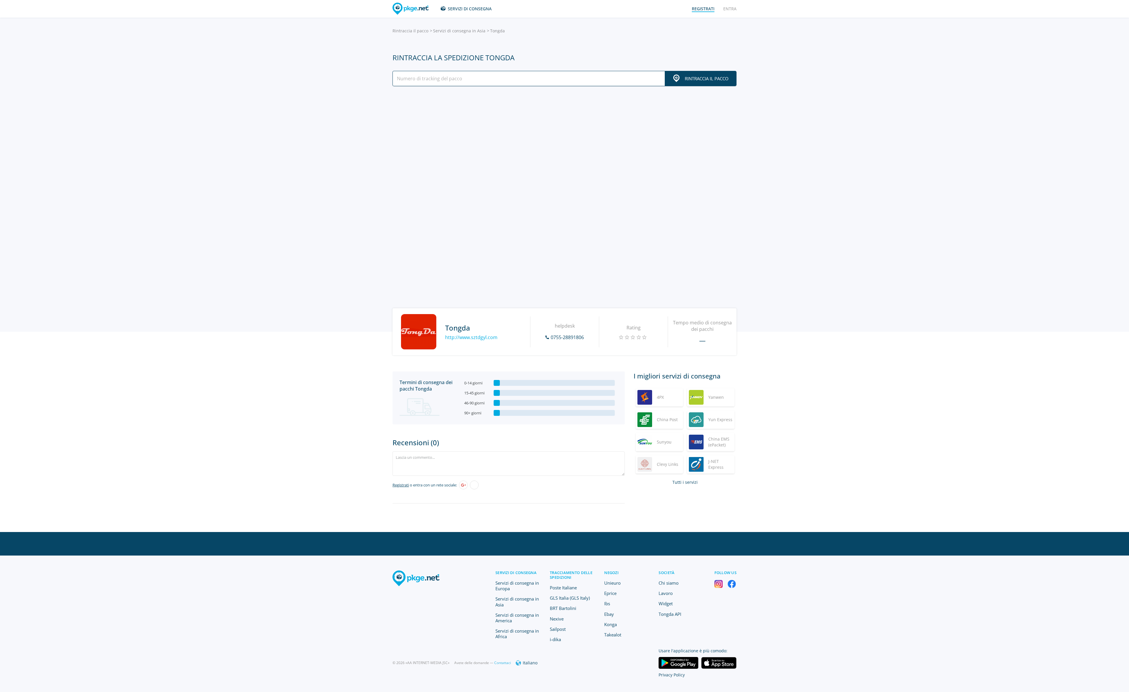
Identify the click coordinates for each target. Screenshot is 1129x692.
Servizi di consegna (470, 8)
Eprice (610, 593)
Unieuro (612, 583)
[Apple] (474, 485)
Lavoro (666, 593)
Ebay (609, 614)
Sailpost (558, 629)
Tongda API (670, 614)
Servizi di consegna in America (517, 617)
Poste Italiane (563, 588)
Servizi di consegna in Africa (517, 633)
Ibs (607, 603)
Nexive (557, 619)
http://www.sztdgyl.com (471, 337)
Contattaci (502, 662)
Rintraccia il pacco (410, 31)
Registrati (401, 485)
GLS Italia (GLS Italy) (570, 598)
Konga (610, 624)
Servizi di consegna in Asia (459, 31)
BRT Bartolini (563, 608)
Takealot (612, 635)
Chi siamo (669, 583)
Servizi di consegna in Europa (517, 585)
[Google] (463, 485)
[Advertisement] (564, 142)
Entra (729, 8)
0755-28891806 (567, 337)
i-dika (555, 639)
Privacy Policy (672, 674)
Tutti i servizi (685, 482)
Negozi (611, 572)
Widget (666, 603)
